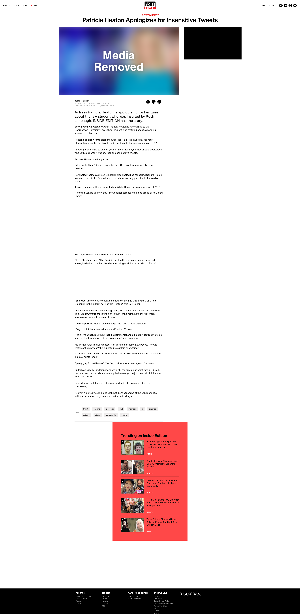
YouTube (105, 603)
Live (35, 5)
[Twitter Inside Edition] (285, 5)
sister (97, 415)
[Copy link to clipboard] (159, 102)
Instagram (105, 601)
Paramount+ (158, 596)
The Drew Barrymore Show (163, 603)
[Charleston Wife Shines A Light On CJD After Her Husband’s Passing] (150, 467)
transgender (111, 415)
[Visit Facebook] (182, 594)
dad (121, 409)
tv (142, 409)
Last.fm (156, 611)
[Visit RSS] (199, 594)
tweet (85, 409)
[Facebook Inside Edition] (281, 5)
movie (124, 415)
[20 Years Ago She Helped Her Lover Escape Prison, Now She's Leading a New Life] (150, 447)
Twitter (104, 598)
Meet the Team (81, 598)
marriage (132, 409)
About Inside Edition (83, 596)
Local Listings (133, 596)
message (110, 409)
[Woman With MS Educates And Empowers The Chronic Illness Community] (150, 486)
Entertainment (150, 15)
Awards (78, 601)
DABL (156, 608)
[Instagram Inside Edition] (290, 5)
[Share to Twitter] (154, 102)
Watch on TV (268, 5)
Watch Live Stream (134, 598)
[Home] (150, 5)
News (6, 5)
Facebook (105, 596)
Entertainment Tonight (162, 601)
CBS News (158, 598)
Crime (16, 5)
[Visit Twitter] (186, 594)
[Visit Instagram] (190, 594)
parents (97, 409)
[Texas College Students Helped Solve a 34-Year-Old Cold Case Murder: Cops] (150, 525)
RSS (103, 606)
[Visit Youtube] (195, 594)
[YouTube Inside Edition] (295, 5)
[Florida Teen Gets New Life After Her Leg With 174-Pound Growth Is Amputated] (150, 505)
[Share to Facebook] (148, 102)
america (152, 409)
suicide (86, 415)
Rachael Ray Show (160, 606)
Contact (79, 603)
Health (149, 473)
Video (25, 5)
